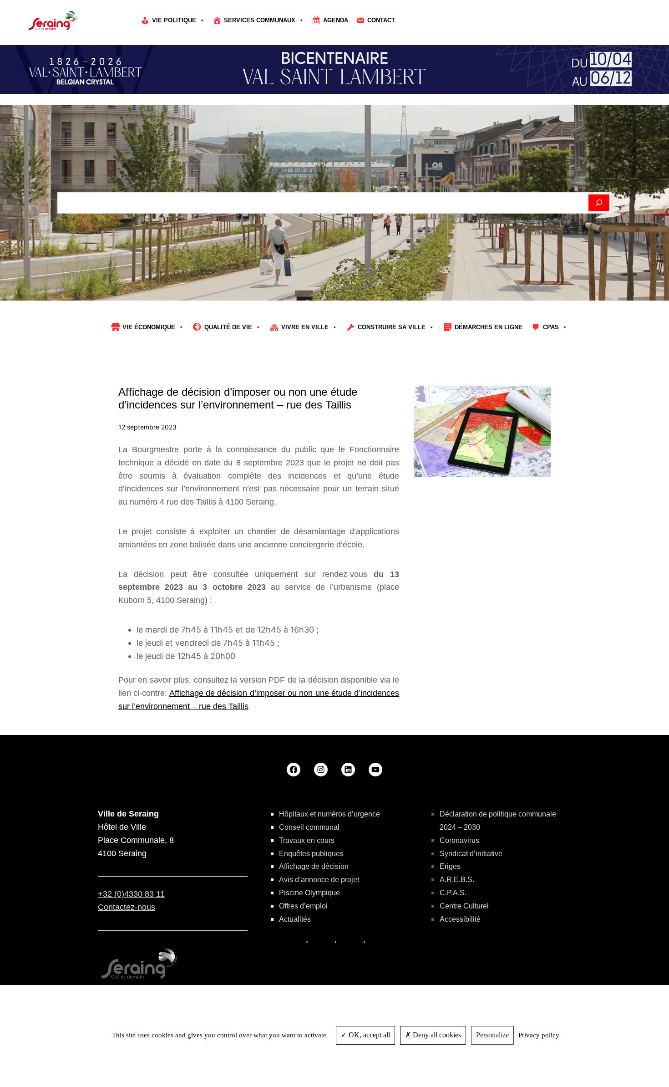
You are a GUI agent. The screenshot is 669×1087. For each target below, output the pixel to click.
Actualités (295, 919)
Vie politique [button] (174, 20)
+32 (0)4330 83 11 (131, 893)
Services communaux (259, 20)
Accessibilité (460, 919)
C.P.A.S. (453, 893)
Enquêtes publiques (311, 853)
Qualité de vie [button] (228, 327)
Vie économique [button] (148, 327)
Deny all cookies (436, 1035)
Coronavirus (459, 840)
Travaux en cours (306, 840)
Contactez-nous (126, 907)
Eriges (450, 866)
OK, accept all (368, 1035)
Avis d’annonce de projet (319, 879)
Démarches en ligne (488, 327)
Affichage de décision (314, 866)
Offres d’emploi (303, 906)
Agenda (335, 20)
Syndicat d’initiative (471, 853)
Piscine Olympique (309, 893)
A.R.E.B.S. (457, 879)
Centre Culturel (464, 906)
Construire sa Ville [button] (392, 327)
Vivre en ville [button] (305, 327)
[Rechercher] (599, 203)
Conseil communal (309, 827)
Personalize (492, 1035)
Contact (381, 20)
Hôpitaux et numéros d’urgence (329, 814)
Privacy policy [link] (538, 1035)
